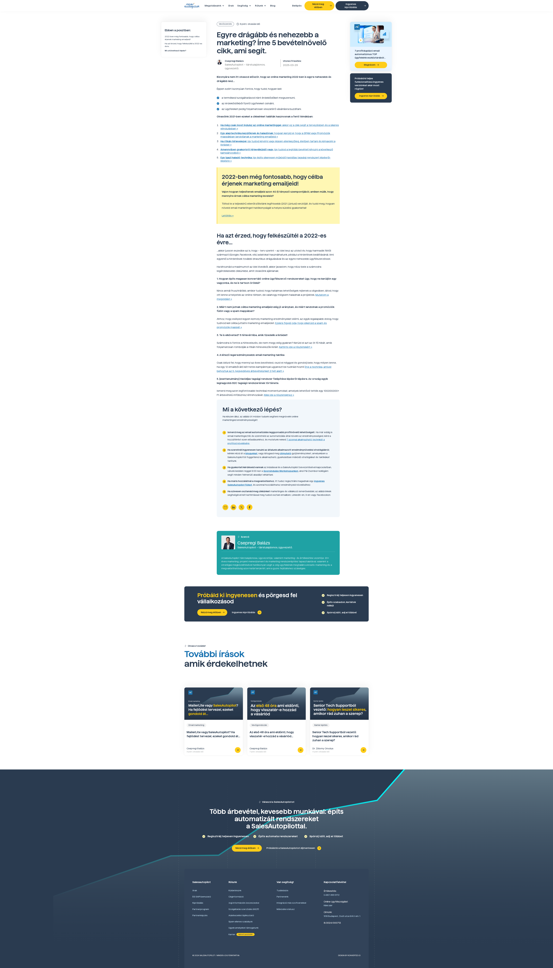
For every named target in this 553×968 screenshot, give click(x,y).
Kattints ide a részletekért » (295, 347)
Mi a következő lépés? (175, 51)
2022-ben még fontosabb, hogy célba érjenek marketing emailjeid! (182, 37)
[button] (214, 5)
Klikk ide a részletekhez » (279, 395)
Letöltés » (228, 215)
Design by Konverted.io (349, 955)
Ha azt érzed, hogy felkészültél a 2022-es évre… (183, 45)
